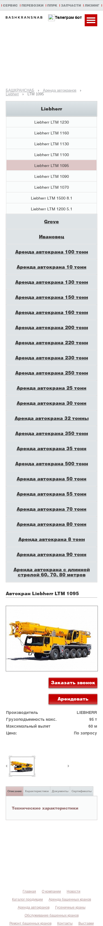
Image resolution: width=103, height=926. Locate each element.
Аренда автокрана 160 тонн (51, 312)
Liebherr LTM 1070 (51, 187)
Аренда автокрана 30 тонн (51, 403)
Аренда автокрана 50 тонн (51, 479)
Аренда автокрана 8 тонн (51, 539)
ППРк (52, 5)
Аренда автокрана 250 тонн (51, 373)
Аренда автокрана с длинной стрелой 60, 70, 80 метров (51, 571)
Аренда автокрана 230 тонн (51, 358)
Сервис (10, 5)
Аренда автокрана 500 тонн (51, 463)
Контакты (65, 923)
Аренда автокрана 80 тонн (51, 524)
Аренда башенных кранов (70, 899)
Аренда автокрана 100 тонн (51, 252)
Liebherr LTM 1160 (51, 132)
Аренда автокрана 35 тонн (51, 448)
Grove (51, 221)
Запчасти (71, 5)
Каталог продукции (27, 899)
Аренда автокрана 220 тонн (51, 342)
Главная (29, 891)
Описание (14, 791)
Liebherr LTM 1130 (51, 143)
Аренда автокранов (33, 907)
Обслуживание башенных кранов (52, 915)
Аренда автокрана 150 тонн (51, 297)
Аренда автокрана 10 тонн (51, 267)
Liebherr (51, 109)
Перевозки (32, 5)
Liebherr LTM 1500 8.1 (51, 198)
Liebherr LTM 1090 (51, 176)
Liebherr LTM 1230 (51, 122)
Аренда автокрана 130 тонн (51, 282)
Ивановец (51, 236)
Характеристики (37, 791)
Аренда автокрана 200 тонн (51, 327)
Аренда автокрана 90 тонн (51, 554)
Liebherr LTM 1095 (51, 165)
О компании (51, 891)
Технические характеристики (45, 807)
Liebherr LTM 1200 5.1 (51, 208)
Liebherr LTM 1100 (51, 154)
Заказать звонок (73, 682)
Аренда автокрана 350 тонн (51, 433)
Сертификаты (82, 791)
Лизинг (92, 5)
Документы (60, 791)
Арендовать (73, 699)
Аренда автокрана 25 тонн (51, 388)
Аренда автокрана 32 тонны (52, 418)
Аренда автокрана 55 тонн (51, 494)
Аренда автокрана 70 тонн (51, 509)
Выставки (86, 923)
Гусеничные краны (70, 907)
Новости (73, 891)
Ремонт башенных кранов (30, 923)
